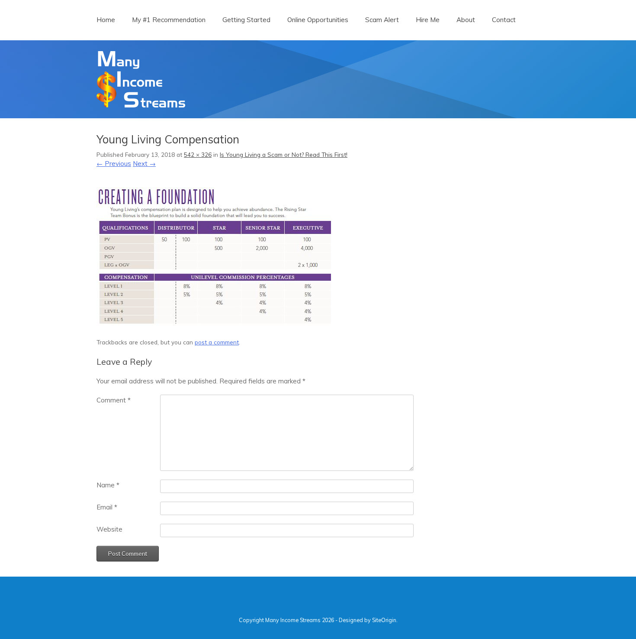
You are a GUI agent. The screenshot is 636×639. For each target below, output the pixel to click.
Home (105, 20)
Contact (504, 20)
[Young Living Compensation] (213, 326)
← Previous (113, 163)
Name (107, 485)
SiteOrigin (384, 619)
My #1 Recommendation (169, 20)
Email (106, 507)
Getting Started (246, 20)
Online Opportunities (317, 20)
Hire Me (428, 20)
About (465, 20)
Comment (113, 400)
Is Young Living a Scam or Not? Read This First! (283, 154)
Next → (144, 163)
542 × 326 (198, 154)
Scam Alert (382, 20)
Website (109, 529)
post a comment (217, 342)
